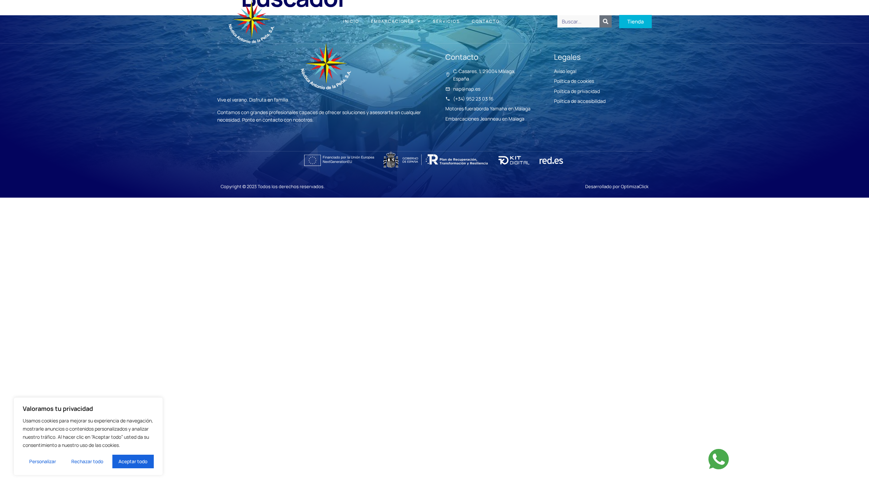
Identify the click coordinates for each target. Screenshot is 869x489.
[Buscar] (605, 21)
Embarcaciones (392, 21)
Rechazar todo (87, 461)
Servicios (446, 21)
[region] (88, 436)
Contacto (486, 21)
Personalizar (42, 461)
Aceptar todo (132, 461)
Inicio (351, 21)
